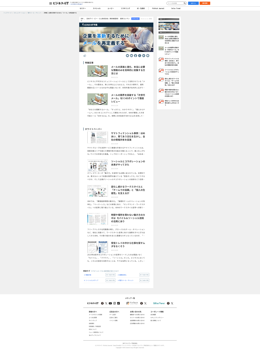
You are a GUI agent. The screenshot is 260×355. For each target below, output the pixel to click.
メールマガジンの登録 (95, 314)
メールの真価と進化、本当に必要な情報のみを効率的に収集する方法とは (172, 39)
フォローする (111, 275)
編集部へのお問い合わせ (137, 314)
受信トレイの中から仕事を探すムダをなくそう (172, 103)
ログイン (193, 3)
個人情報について (156, 320)
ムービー (111, 8)
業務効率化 (122, 275)
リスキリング (125, 8)
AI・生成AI (141, 8)
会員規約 (91, 323)
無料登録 (204, 3)
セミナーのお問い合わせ (137, 317)
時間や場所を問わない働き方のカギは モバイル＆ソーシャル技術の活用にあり (172, 93)
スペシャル (97, 8)
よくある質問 (93, 317)
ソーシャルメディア (92, 280)
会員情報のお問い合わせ (137, 320)
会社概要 (153, 314)
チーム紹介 (112, 314)
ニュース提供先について (96, 332)
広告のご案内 (113, 317)
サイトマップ (93, 320)
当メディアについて (95, 335)
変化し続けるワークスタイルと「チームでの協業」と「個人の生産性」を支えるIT (172, 82)
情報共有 (88, 275)
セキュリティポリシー (157, 317)
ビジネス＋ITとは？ (77, 4)
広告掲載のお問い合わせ (137, 323)
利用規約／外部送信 (95, 326)
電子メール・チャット (126, 280)
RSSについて (93, 329)
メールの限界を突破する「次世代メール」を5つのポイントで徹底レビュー (172, 50)
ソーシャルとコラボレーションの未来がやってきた (172, 72)
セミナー (83, 8)
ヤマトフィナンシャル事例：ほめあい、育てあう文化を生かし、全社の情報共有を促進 (172, 62)
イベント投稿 (113, 320)
